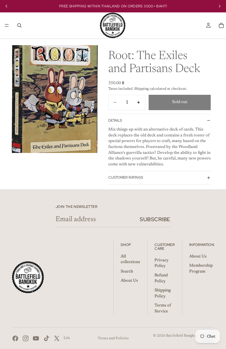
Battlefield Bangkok (182, 335)
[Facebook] (15, 338)
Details (115, 120)
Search (127, 272)
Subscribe (155, 219)
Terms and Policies (113, 338)
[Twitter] (56, 338)
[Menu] (7, 25)
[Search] (19, 25)
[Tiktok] (46, 338)
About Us (129, 281)
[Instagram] (25, 338)
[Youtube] (35, 338)
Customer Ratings (125, 177)
